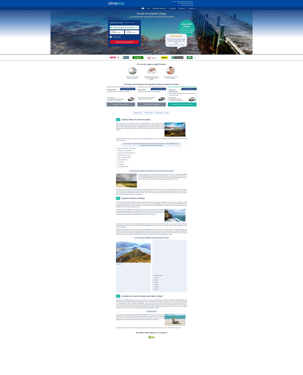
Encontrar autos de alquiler (124, 42)
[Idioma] (143, 8)
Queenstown (153, 209)
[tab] (116, 22)
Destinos (181, 8)
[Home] (116, 3)
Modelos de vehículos (159, 8)
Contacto (191, 8)
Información (172, 8)
